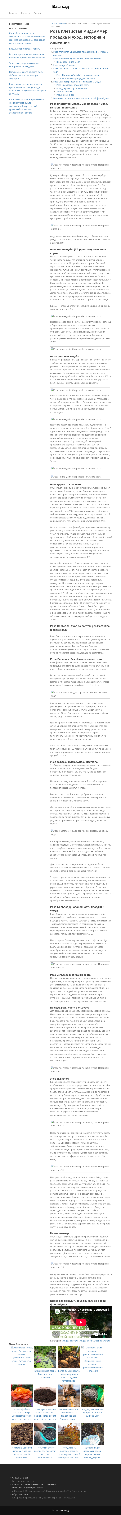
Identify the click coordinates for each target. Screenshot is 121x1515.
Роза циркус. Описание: (65, 65)
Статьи (37, 13)
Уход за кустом (64, 91)
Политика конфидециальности (27, 1487)
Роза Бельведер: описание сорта (73, 85)
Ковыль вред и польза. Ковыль (24, 48)
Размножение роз (65, 94)
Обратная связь (20, 1494)
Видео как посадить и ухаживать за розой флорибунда (81, 98)
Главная (13, 13)
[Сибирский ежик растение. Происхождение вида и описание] (92, 1357)
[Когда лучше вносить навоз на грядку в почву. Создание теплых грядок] (69, 1367)
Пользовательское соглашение (40, 1484)
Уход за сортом (70, 1340)
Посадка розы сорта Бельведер (72, 88)
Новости (25, 13)
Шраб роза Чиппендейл (68, 61)
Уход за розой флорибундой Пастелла (75, 78)
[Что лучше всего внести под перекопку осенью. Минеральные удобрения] (45, 1444)
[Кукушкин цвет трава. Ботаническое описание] (45, 1367)
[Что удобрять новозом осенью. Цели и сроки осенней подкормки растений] (69, 1444)
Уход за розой (86, 1340)
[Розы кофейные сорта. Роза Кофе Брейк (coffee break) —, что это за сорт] (22, 1405)
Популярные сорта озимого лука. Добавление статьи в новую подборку (26, 75)
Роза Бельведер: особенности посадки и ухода (77, 81)
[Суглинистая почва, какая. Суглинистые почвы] (22, 1354)
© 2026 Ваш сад (20, 1477)
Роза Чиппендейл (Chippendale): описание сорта (77, 58)
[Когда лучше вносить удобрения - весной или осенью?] (92, 1405)
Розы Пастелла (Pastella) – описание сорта (77, 75)
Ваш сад (60, 6)
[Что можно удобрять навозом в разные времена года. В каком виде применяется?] (22, 1444)
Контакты (17, 1484)
